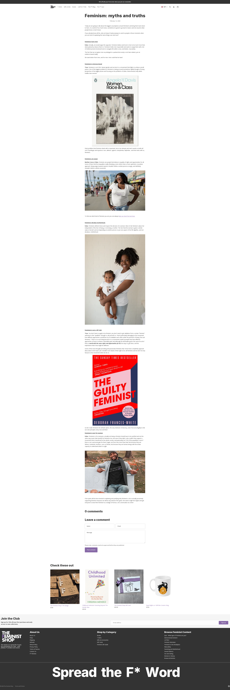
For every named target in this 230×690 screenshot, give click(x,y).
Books (99, 635)
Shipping (32, 640)
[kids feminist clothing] (115, 279)
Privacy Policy (34, 647)
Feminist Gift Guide (102, 644)
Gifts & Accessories (102, 640)
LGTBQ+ (166, 640)
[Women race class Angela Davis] (115, 111)
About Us (32, 635)
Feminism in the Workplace (172, 644)
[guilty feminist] (115, 390)
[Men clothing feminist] (115, 472)
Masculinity (167, 647)
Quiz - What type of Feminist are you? (175, 635)
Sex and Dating (168, 653)
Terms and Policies (20, 686)
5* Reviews (33, 653)
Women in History (169, 656)
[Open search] (170, 7)
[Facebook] (229, 686)
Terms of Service (35, 649)
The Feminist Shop (8, 686)
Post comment (91, 550)
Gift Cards (100, 642)
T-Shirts (99, 638)
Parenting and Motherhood (172, 649)
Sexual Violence (168, 651)
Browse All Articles (169, 658)
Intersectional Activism (170, 638)
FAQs (31, 638)
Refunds (32, 642)
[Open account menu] (174, 7)
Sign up (223, 622)
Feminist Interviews (170, 642)
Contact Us (33, 651)
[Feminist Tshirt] (115, 190)
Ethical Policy (33, 644)
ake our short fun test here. (127, 216)
